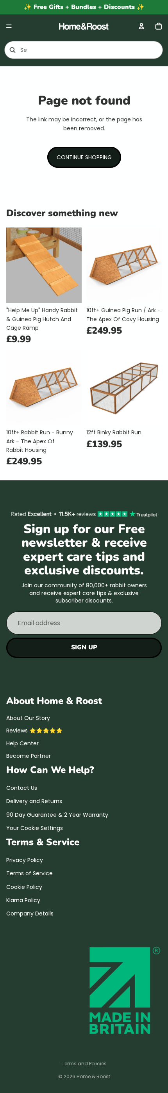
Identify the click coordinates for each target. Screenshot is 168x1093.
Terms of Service (29, 873)
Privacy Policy (24, 860)
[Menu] (9, 26)
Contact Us (21, 788)
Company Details (30, 913)
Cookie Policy (24, 886)
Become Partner (28, 756)
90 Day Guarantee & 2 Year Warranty (57, 814)
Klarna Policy (23, 900)
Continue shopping (84, 157)
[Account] (141, 26)
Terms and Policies (84, 1063)
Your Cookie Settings (34, 828)
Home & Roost (93, 1076)
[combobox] (72, 50)
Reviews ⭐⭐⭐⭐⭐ (34, 730)
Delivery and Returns (34, 801)
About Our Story (28, 718)
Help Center (22, 743)
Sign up (84, 647)
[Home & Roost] (83, 26)
